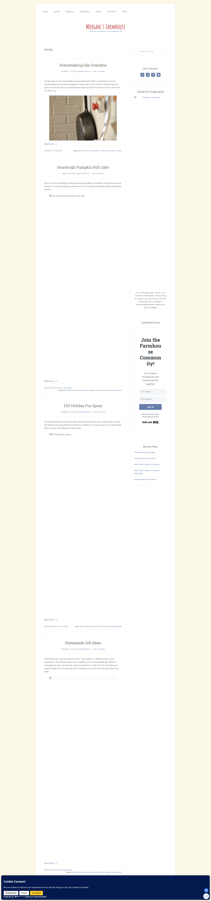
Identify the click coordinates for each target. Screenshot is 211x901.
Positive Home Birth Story (145, 458)
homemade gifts (112, 626)
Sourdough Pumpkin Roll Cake (83, 167)
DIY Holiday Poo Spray (83, 405)
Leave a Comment (99, 71)
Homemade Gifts (66, 870)
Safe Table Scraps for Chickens (147, 464)
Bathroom (56, 626)
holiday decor (111, 151)
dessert (74, 390)
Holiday (103, 151)
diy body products (89, 872)
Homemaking (57, 151)
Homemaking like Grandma (83, 65)
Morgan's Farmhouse (105, 27)
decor (98, 151)
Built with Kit (150, 422)
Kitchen (55, 388)
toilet (120, 626)
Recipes (60, 388)
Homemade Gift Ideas (83, 642)
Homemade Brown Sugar (144, 452)
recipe (98, 390)
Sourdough (68, 388)
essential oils (95, 626)
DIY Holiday (64, 626)
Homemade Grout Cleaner (145, 479)
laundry (119, 151)
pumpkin (92, 390)
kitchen (86, 390)
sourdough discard (115, 390)
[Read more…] (50, 144)
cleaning (92, 151)
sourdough (104, 390)
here (154, 308)
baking (69, 390)
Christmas (85, 151)
